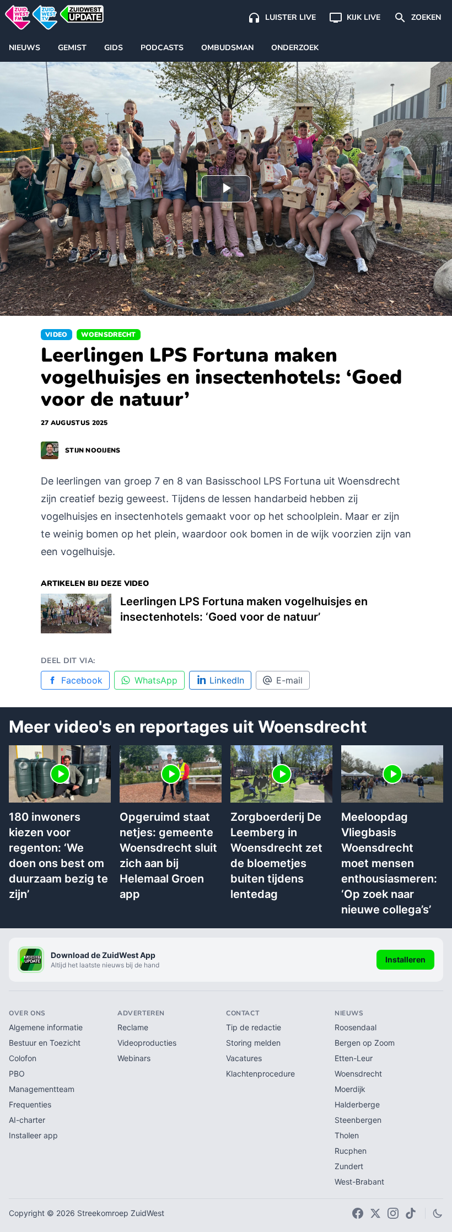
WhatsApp (155, 680)
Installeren (405, 959)
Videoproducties (146, 1042)
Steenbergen (358, 1120)
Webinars (133, 1058)
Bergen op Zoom (365, 1042)
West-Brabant (359, 1181)
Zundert (349, 1166)
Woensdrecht (108, 334)
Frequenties (30, 1104)
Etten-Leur (354, 1058)
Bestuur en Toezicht (44, 1042)
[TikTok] (410, 1213)
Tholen (347, 1135)
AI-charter (27, 1120)
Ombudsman (227, 47)
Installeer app (33, 1135)
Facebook (82, 680)
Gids (113, 47)
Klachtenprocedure (260, 1073)
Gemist (72, 47)
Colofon (22, 1058)
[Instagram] (393, 1213)
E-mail (289, 680)
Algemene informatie (46, 1027)
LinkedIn (226, 680)
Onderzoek (295, 47)
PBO (17, 1073)
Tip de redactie (253, 1027)
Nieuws (24, 47)
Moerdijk (350, 1089)
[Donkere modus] (437, 1213)
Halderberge (357, 1104)
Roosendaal (355, 1027)
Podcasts (162, 47)
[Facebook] (357, 1213)
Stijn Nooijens (93, 450)
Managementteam (41, 1089)
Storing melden (253, 1042)
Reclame (132, 1027)
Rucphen (351, 1150)
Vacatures (244, 1058)
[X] (375, 1213)
